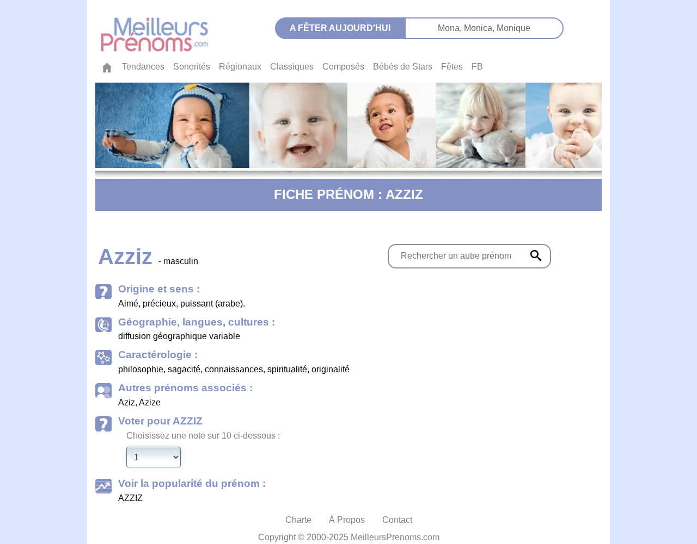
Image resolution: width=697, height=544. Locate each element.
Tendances (143, 66)
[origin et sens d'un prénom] (536, 255)
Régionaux (240, 66)
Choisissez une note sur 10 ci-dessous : (203, 435)
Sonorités (191, 66)
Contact (397, 519)
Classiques (292, 66)
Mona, (451, 28)
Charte (298, 519)
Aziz (126, 402)
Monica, (480, 28)
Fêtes (452, 66)
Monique (513, 28)
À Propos (347, 519)
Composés (343, 66)
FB (477, 66)
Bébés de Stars (402, 66)
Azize (150, 402)
